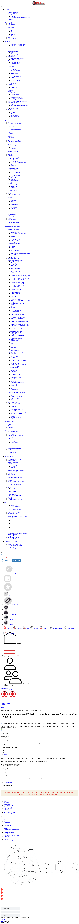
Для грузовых (70, 628)
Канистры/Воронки (9, 831)
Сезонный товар (8, 808)
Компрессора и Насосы (10, 840)
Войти (2, 920)
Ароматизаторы (8, 822)
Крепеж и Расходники (9, 832)
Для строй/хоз (10, 633)
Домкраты (6, 839)
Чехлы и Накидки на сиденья (11, 835)
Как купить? (4, 689)
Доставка (10, 689)
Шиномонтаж (7, 825)
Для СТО (45, 628)
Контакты (16, 689)
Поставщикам (7, 804)
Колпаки (6, 820)
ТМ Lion (36, 628)
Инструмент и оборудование (11, 829)
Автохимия (7, 824)
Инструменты (5, 908)
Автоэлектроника (8, 836)
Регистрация (17, 560)
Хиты (27, 628)
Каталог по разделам (9, 807)
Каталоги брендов (8, 805)
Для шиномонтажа (57, 628)
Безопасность (7, 828)
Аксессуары (7, 826)
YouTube (4, 915)
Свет (5, 838)
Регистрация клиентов (10, 812)
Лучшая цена (7, 811)
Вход (6, 560)
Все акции (9, 628)
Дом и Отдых (7, 833)
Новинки (19, 628)
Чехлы (5, 821)
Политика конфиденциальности (12, 813)
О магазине (7, 801)
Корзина (3, 921)
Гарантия (6, 802)
